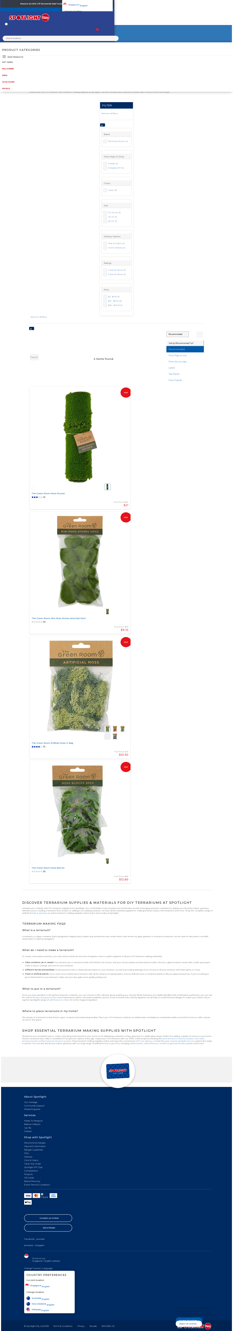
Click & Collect (116, 243)
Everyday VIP (116, 168)
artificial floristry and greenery (39, 997)
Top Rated (174, 374)
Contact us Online (49, 1218)
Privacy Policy (198, 1317)
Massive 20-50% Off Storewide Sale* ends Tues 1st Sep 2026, (50, 4)
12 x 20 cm (114, 212)
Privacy (81, 1326)
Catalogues (8, 82)
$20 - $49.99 (115, 305)
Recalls (93, 1326)
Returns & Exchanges (34, 1143)
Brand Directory (32, 1181)
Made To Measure (33, 1120)
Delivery (28, 1156)
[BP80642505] (33, 862)
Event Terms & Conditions (37, 1184)
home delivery (145, 1041)
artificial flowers (151, 1043)
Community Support (34, 1105)
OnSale (113, 163)
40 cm (112, 217)
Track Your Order (32, 1163)
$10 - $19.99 (115, 301)
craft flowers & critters (59, 1000)
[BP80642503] (33, 488)
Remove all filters (109, 113)
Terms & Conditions (62, 1326)
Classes (28, 1131)
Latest (172, 367)
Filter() (34, 357)
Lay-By (27, 1127)
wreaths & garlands (168, 1043)
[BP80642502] (33, 613)
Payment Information (35, 1146)
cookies (179, 1317)
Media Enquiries (32, 1109)
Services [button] (30, 1115)
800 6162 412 (108, 1326)
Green (112, 190)
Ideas (4, 75)
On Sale (6, 88)
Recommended (177, 349)
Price (106, 289)
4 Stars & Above (117, 270)
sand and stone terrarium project (177, 1038)
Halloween (8, 69)
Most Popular (175, 380)
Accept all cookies (188, 1320)
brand (107, 134)
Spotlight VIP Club (33, 1167)
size (106, 205)
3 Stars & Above (117, 274)
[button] (38, 1268)
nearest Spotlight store (181, 1041)
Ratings (107, 263)
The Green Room (118, 141)
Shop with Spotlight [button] (38, 1137)
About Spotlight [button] (35, 1096)
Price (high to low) (178, 355)
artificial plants (136, 1043)
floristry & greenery (38, 913)
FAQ (26, 1153)
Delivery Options (112, 236)
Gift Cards (7, 62)
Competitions (31, 1170)
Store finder (49, 1227)
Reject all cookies (188, 1324)
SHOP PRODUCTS (15, 57)
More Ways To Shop (114, 156)
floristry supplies (185, 1043)
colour (107, 183)
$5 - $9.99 (113, 296)
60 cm (112, 221)
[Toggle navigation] (6, 24)
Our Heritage (30, 1102)
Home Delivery (117, 247)
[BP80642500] (33, 737)
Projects (28, 1174)
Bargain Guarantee (33, 1149)
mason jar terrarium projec (58, 1041)
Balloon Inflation (32, 1124)
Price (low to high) (178, 361)
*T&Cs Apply (88, 4)
